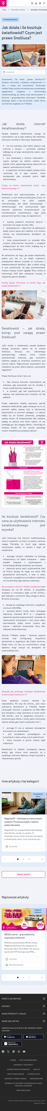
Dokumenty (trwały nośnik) (15, 1079)
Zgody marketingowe (15, 1074)
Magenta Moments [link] (38, 911)
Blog (4, 10)
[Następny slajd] (42, 859)
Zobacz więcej (23, 874)
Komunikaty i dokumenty (23, 1065)
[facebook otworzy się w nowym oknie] (3, 1051)
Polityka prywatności (28, 1060)
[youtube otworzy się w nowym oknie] (24, 1051)
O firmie (13, 1060)
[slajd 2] (29, 859)
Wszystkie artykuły (18, 10)
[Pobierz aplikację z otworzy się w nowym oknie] (12, 1036)
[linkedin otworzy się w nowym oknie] (13, 1051)
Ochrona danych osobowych (18, 1069)
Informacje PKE (34, 1074)
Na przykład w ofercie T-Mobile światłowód (21, 586)
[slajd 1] (23, 859)
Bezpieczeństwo (36, 1079)
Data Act (36, 1069)
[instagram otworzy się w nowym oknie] (18, 1051)
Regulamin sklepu (23, 1090)
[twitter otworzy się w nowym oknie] (8, 1051)
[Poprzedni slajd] (4, 859)
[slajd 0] (17, 859)
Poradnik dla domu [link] (38, 795)
